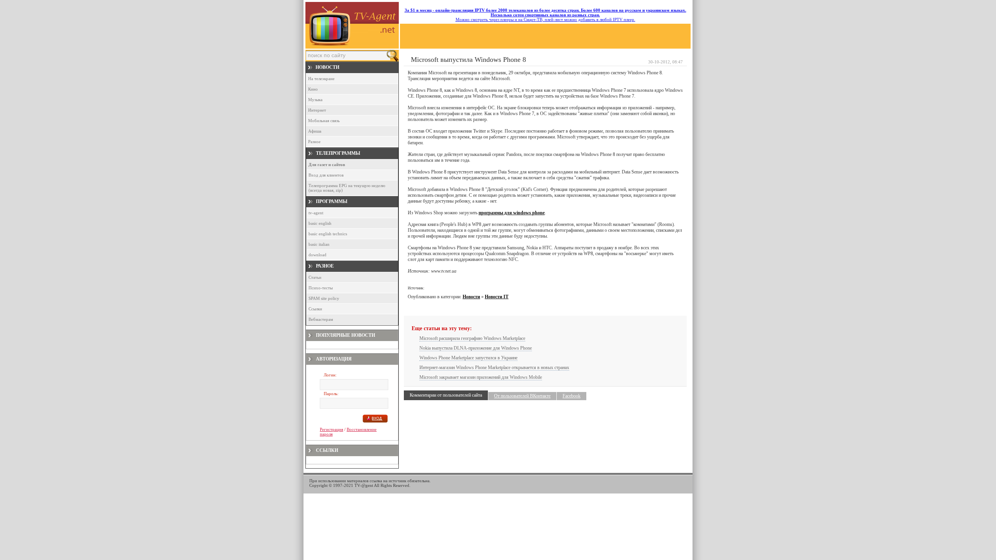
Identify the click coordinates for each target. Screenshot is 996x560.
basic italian (319, 244)
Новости (471, 296)
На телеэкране (321, 78)
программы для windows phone (512, 212)
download (317, 254)
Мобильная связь (324, 120)
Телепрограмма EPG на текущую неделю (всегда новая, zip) (347, 187)
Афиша (314, 131)
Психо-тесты (321, 287)
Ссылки (315, 308)
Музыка (315, 99)
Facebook (571, 396)
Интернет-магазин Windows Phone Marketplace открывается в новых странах (494, 367)
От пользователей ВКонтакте (522, 396)
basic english (320, 223)
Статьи (315, 277)
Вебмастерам (321, 319)
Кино (313, 89)
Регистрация (331, 429)
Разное (314, 141)
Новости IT (497, 296)
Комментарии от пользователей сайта (446, 395)
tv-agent (316, 212)
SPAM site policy (324, 298)
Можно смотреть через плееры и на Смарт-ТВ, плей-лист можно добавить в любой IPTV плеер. (545, 15)
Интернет (317, 110)
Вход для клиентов (326, 175)
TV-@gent (363, 485)
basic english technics (328, 233)
